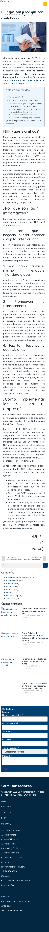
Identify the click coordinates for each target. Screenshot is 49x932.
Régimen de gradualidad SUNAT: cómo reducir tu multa (34, 661)
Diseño (5, 712)
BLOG (3, 818)
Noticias (10, 592)
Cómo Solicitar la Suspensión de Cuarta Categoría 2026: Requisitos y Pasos (35, 637)
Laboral (9, 589)
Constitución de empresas (18, 577)
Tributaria (10, 598)
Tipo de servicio (10, 748)
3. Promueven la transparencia (23, 115)
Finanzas (10, 586)
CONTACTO (6, 824)
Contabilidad (12, 580)
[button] (45, 4)
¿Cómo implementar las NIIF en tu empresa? (24, 122)
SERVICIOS (6, 812)
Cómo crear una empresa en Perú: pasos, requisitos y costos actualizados (34, 686)
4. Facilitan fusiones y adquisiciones (25, 118)
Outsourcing (12, 595)
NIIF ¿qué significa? (15, 97)
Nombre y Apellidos (12, 715)
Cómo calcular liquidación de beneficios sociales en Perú (34, 611)
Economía (11, 583)
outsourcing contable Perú (26, 80)
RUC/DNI (7, 740)
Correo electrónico (12, 723)
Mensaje (7, 756)
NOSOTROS (6, 807)
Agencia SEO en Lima (14, 795)
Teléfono (7, 731)
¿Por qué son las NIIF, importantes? (22, 100)
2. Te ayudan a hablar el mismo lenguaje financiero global (26, 110)
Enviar (7, 769)
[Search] (45, 565)
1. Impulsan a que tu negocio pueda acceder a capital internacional (26, 104)
